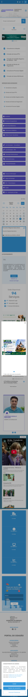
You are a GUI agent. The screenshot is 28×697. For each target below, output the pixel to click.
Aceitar (14, 684)
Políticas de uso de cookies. (15, 674)
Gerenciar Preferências (14, 692)
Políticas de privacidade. (15, 676)
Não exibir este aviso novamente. (12, 374)
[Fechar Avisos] (25, 323)
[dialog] (14, 348)
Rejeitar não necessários (14, 688)
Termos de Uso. (12, 677)
